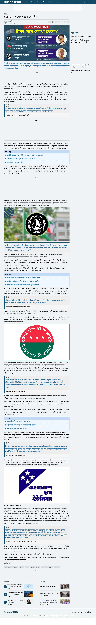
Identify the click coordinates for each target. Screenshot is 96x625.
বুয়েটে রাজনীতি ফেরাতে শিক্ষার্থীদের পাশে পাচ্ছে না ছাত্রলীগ (23, 281)
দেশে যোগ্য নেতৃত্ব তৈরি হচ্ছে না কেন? (17, 428)
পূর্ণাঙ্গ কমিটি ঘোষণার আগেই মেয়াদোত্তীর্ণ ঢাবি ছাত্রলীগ (21, 425)
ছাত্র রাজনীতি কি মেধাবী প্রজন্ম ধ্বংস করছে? (19, 421)
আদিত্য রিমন (10, 21)
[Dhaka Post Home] (11, 612)
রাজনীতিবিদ (7, 567)
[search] (87, 2)
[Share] (49, 22)
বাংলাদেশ (57, 567)
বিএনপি (43, 567)
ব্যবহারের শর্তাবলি (37, 616)
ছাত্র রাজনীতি (15, 567)
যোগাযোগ (45, 616)
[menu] (90, 2)
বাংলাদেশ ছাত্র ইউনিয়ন (35, 567)
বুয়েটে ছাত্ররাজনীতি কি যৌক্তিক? (15, 162)
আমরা (60, 616)
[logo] (12, 2)
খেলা (64, 2)
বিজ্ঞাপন (72, 616)
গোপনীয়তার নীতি (26, 616)
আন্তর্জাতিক (50, 2)
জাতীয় (31, 2)
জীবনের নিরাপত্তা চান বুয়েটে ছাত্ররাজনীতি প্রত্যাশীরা (21, 159)
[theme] (84, 2)
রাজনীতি (37, 2)
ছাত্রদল (27, 567)
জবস (75, 2)
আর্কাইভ (66, 616)
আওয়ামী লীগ (50, 567)
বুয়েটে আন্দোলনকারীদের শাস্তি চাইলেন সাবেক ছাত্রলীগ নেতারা (23, 277)
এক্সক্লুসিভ (6, 13)
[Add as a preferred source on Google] (53, 22)
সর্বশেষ (25, 2)
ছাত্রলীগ (21, 567)
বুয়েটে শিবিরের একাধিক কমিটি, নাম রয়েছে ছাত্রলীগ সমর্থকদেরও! (25, 155)
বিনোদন (70, 2)
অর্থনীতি (43, 2)
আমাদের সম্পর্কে (54, 616)
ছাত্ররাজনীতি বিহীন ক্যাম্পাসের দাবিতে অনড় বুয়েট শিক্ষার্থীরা (23, 285)
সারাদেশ (57, 2)
